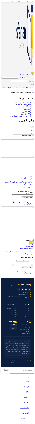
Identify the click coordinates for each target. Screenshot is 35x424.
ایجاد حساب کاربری (25, 74)
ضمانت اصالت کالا (26, 324)
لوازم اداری (27, 112)
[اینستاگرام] (29, 289)
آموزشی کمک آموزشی (24, 102)
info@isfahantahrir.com (23, 294)
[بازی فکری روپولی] (17, 139)
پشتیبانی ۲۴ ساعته (26, 333)
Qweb (12, 362)
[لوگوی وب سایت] (23, 71)
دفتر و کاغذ (13, 312)
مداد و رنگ (13, 310)
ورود (32, 84)
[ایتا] (26, 289)
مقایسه (24, 413)
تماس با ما (27, 316)
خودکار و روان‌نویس (11, 308)
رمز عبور (31, 81)
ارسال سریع (27, 331)
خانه (32, 92)
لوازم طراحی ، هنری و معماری (21, 116)
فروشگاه (28, 310)
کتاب (29, 111)
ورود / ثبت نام (23, 418)
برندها (29, 106)
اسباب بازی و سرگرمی (24, 104)
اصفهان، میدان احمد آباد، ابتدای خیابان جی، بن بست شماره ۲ (17, 297)
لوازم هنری (13, 314)
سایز (31, 192)
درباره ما (28, 314)
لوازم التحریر (27, 114)
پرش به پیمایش (29, 1)
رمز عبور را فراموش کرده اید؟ (25, 87)
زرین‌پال (13, 328)
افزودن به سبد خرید (27, 197)
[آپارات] (18, 289)
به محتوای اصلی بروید (18, 1)
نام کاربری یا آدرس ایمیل (26, 77)
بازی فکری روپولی (27, 187)
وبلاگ (29, 312)
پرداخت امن (27, 327)
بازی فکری (15, 182)
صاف (27, 193)
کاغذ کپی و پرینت (12, 316)
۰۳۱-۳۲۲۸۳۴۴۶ (26, 292)
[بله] (22, 289)
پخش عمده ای (26, 107)
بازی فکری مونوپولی (27, 257)
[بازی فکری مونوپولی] (17, 208)
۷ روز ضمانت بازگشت (25, 329)
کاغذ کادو (28, 109)
